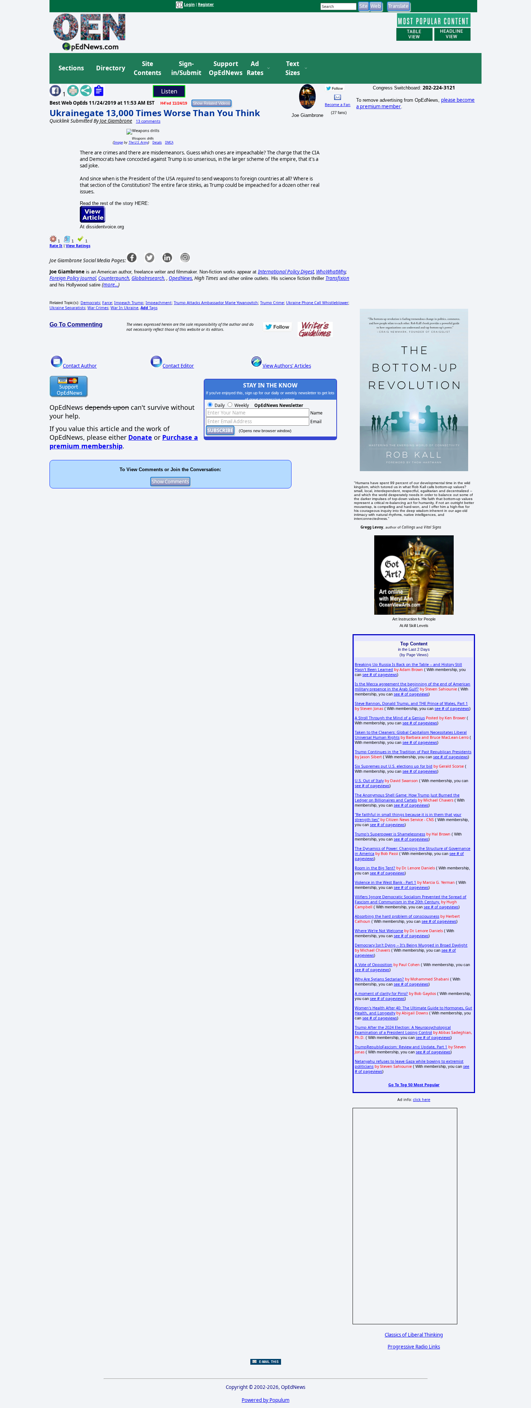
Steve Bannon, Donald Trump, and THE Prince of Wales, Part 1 (411, 703)
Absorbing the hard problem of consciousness (397, 916)
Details (157, 142)
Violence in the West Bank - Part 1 (385, 882)
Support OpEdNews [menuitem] (223, 68)
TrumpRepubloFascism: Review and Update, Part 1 (401, 1046)
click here (421, 1099)
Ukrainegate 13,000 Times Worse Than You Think (154, 113)
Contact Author (80, 366)
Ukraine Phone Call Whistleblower (317, 302)
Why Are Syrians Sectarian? (379, 979)
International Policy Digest (286, 271)
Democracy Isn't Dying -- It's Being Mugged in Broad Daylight (411, 945)
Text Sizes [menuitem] (292, 68)
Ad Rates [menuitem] (255, 68)
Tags (149, 307)
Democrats (90, 302)
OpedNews (180, 278)
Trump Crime (272, 302)
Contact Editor (178, 366)
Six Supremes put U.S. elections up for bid (393, 766)
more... (110, 284)
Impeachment (159, 302)
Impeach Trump (128, 302)
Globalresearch (147, 278)
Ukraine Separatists (67, 307)
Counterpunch (113, 278)
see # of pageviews (379, 674)
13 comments (148, 121)
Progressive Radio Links (414, 1346)
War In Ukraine (124, 307)
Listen (169, 91)
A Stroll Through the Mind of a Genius (390, 717)
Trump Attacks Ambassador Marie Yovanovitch (216, 302)
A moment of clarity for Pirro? (381, 993)
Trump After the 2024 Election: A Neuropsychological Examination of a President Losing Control (403, 1030)
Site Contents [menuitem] (147, 68)
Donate (140, 437)
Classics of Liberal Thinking (414, 1335)
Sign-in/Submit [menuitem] (185, 68)
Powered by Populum (265, 1400)
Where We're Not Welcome (379, 930)
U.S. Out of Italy (369, 780)
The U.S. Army (138, 142)
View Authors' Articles (287, 366)
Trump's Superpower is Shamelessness (390, 834)
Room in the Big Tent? (375, 867)
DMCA (169, 142)
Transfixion (337, 278)
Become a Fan (337, 104)
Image (118, 142)
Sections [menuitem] (71, 68)
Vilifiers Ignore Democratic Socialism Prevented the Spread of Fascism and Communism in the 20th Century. (410, 899)
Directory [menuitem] (110, 68)
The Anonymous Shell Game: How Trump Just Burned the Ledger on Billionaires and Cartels (407, 798)
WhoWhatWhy (331, 271)
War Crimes (97, 307)
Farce (107, 302)
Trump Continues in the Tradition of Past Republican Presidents (413, 751)
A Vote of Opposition (373, 964)
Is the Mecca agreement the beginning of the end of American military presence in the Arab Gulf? (412, 686)
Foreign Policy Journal (72, 278)
